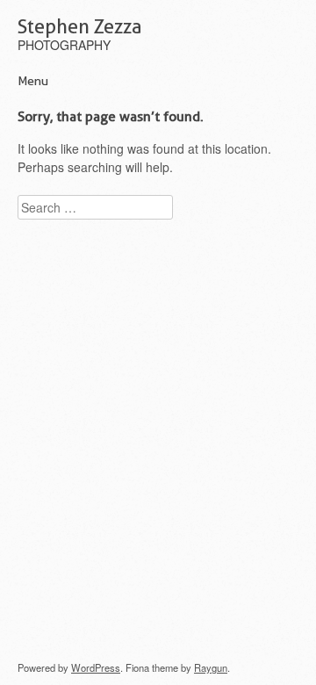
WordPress (95, 667)
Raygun (210, 667)
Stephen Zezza (80, 26)
